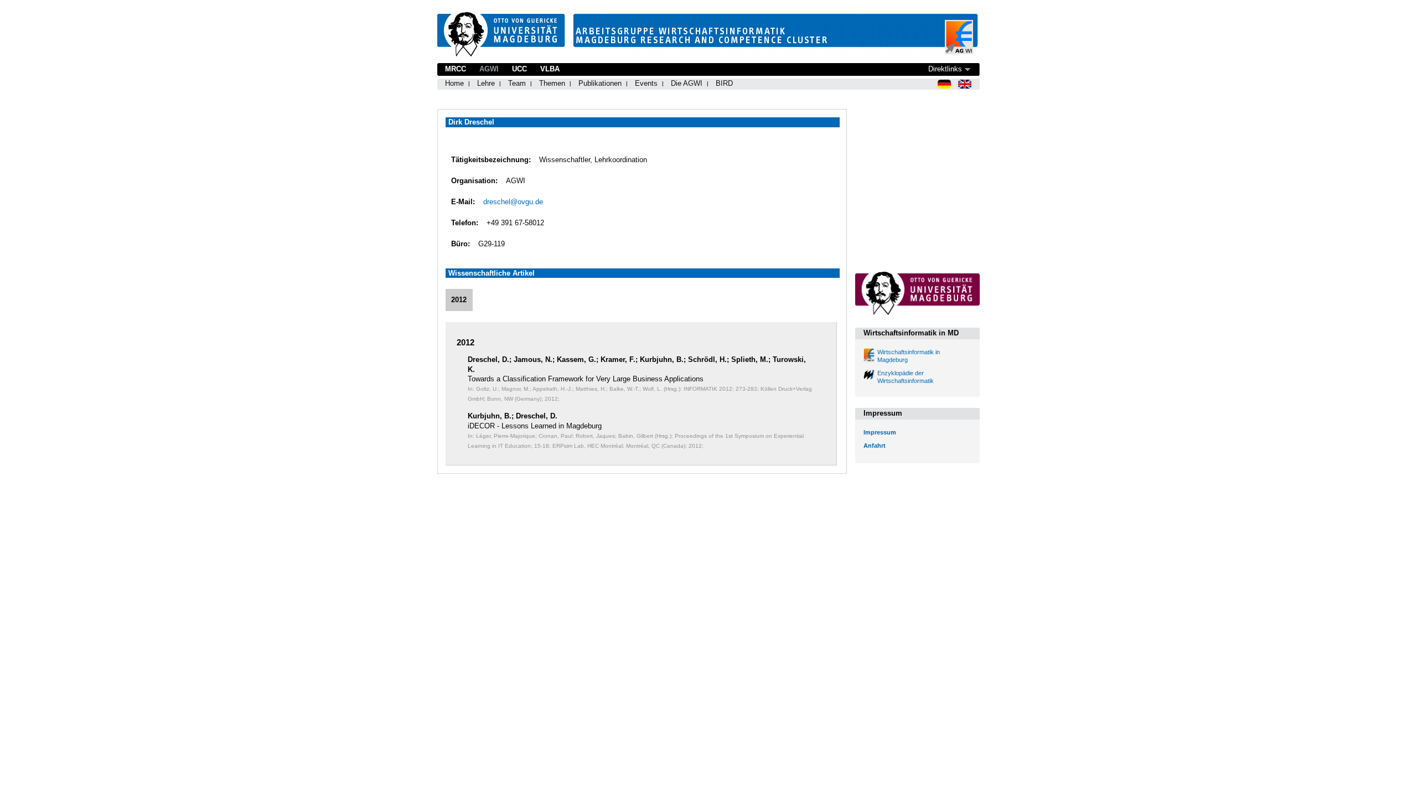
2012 (459, 300)
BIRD (724, 83)
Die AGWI (686, 83)
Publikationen (600, 83)
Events (646, 83)
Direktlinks (945, 69)
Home (454, 83)
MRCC (455, 69)
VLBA (550, 69)
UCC (519, 69)
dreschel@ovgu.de (513, 202)
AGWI (489, 69)
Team (517, 83)
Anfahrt (874, 445)
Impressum (879, 432)
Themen (552, 83)
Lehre (486, 83)
